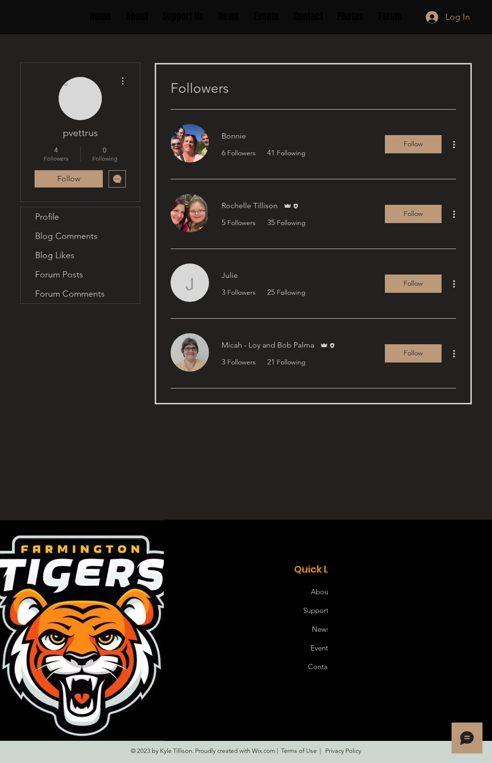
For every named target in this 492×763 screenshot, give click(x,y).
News (321, 629)
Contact (320, 666)
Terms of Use (299, 750)
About (321, 591)
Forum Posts (59, 274)
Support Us (320, 610)
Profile (47, 217)
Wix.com (263, 750)
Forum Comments (70, 293)
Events (320, 647)
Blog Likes (54, 255)
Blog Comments (66, 236)
